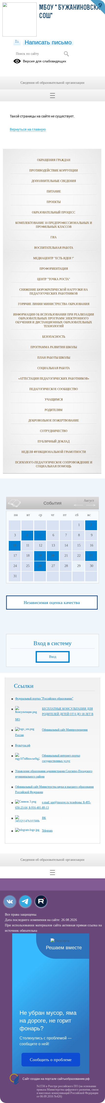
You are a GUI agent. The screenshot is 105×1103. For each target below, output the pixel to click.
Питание (54, 191)
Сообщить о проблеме (51, 1059)
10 (14, 545)
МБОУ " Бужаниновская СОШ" (71, 12)
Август (89, 500)
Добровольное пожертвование (53, 420)
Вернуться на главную (28, 129)
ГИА (54, 237)
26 (40, 566)
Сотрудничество (53, 431)
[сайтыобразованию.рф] (97, 7)
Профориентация (54, 268)
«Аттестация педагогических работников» (53, 378)
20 (52, 555)
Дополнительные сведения (54, 181)
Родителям (54, 410)
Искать (66, 54)
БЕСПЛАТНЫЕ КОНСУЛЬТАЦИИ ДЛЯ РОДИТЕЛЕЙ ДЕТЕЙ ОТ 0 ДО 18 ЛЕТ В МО (54, 714)
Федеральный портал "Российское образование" (44, 698)
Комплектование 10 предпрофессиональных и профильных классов (53, 225)
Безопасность (53, 336)
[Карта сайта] (17, 41)
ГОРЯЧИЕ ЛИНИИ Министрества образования (53, 304)
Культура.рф (22, 745)
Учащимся (54, 399)
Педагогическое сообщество (53, 389)
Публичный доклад (54, 441)
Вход (52, 657)
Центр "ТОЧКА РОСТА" (53, 279)
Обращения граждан (53, 160)
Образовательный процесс (53, 212)
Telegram (47, 830)
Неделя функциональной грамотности (53, 452)
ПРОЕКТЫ (54, 202)
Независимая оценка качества (52, 602)
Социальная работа (53, 368)
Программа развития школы (54, 347)
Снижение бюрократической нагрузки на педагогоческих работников (53, 291)
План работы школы (53, 357)
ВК (44, 818)
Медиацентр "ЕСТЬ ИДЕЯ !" (53, 258)
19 (40, 555)
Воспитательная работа (53, 247)
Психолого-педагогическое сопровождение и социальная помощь (53, 464)
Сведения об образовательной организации (52, 83)
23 (91, 555)
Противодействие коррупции (53, 170)
